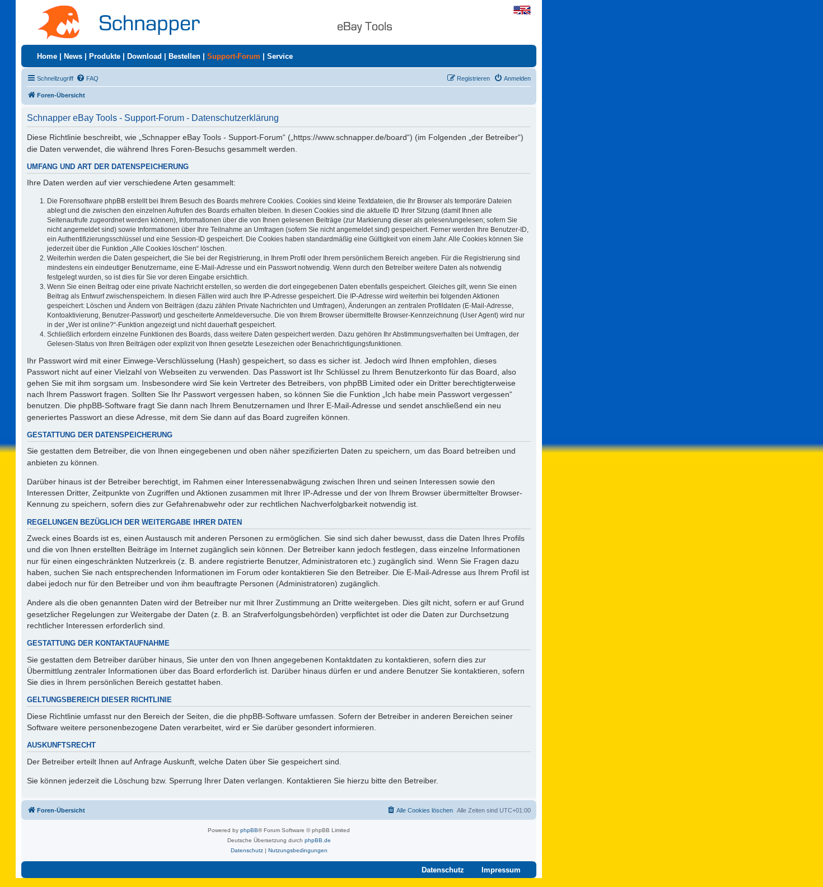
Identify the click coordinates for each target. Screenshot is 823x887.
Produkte (104, 56)
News (73, 56)
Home (47, 56)
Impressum (501, 870)
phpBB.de (318, 840)
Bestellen (184, 56)
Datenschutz (443, 870)
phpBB (249, 830)
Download (144, 56)
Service (280, 56)
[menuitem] (87, 78)
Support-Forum (233, 56)
